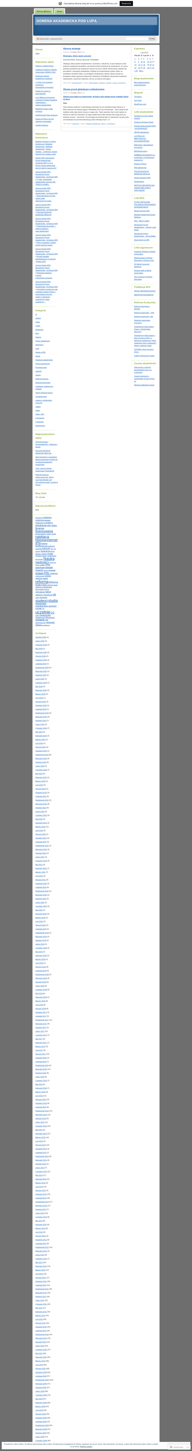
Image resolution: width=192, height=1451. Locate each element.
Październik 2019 (42, 933)
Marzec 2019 (40, 959)
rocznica (47, 595)
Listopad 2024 (40, 709)
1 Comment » (110, 123)
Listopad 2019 (40, 929)
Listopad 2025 (40, 664)
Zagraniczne (40, 426)
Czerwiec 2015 (41, 1126)
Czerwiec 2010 (41, 1350)
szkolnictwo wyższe (46, 606)
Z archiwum (39, 418)
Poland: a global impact (44, 66)
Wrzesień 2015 (41, 1115)
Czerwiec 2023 (41, 770)
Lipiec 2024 (39, 724)
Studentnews (139, 182)
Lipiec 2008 (39, 1437)
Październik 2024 (42, 713)
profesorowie (39, 576)
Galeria (38, 337)
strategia (43, 597)
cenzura (39, 520)
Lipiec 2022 (39, 812)
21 (153, 65)
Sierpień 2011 (40, 1297)
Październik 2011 (42, 1289)
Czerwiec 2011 (41, 1304)
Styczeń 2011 (40, 1323)
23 (139, 68)
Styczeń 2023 (40, 789)
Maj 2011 (38, 1308)
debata (47, 520)
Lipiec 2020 (39, 903)
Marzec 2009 (40, 1406)
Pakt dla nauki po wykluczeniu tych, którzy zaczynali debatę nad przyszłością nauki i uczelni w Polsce (46, 480)
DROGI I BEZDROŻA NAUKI (144, 291)
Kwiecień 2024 (41, 736)
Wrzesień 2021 (41, 849)
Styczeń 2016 (40, 1100)
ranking (38, 578)
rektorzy (39, 595)
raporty (38, 375)
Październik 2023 (42, 755)
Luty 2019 (39, 963)
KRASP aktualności (141, 132)
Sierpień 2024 (40, 721)
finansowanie (44, 531)
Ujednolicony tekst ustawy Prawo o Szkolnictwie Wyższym (144, 329)
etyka (54, 525)
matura (44, 554)
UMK (37, 615)
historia (40, 540)
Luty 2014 (39, 1187)
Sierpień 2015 (40, 1119)
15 (135, 65)
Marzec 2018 (40, 1001)
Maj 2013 (39, 1221)
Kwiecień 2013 (41, 1225)
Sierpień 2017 (40, 1028)
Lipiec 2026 (39, 641)
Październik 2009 (42, 1380)
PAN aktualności (140, 168)
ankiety (38, 318)
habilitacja (42, 536)
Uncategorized (41, 397)
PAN (48, 564)
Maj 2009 (39, 1399)
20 (151, 65)
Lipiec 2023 (39, 766)
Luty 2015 (39, 1141)
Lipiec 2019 (39, 944)
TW (43, 609)
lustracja (45, 551)
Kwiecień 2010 (41, 1357)
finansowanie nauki (43, 534)
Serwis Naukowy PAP (142, 178)
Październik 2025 (42, 668)
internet (52, 540)
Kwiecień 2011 (41, 1312)
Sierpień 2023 (40, 762)
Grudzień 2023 (41, 751)
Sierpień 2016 (40, 1073)
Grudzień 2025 (41, 660)
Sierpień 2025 (40, 675)
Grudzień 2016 (41, 1058)
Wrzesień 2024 (41, 717)
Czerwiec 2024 (41, 728)
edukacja (41, 525)
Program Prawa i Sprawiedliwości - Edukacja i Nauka (46, 444)
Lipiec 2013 (39, 1213)
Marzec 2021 (40, 872)
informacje (39, 345)
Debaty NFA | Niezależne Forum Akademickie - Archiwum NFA (44, 160)
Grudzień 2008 (41, 1418)
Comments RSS (56, 39)
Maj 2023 (39, 774)
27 (151, 68)
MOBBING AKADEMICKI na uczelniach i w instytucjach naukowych (144, 157)
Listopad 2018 (40, 971)
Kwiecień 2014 (41, 1179)
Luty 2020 (39, 921)
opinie (37, 356)
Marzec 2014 (40, 1183)
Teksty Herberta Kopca (44, 393)
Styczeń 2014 (40, 1191)
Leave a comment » (119, 83)
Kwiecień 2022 (41, 823)
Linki (37, 349)
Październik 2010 (42, 1334)
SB (54, 594)
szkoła (38, 608)
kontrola (38, 549)
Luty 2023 (39, 785)
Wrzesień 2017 (41, 1024)
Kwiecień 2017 (41, 1043)
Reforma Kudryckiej (42, 383)
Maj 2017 (39, 1039)
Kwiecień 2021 (41, 868)
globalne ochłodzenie (93, 123)
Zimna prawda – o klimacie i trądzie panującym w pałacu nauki (46, 151)
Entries (44, 39)
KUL (52, 549)
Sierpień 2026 (40, 637)
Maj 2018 (39, 993)
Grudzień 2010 (41, 1327)
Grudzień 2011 (41, 1281)
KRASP (46, 548)
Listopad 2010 (40, 1331)
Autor (59, 11)
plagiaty (39, 570)
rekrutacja (40, 592)
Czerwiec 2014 (41, 1172)
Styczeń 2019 (40, 967)
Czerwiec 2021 (41, 861)
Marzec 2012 (40, 1270)
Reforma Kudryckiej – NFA (144, 313)
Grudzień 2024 (41, 705)
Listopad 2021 (40, 842)
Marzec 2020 (40, 918)
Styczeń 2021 (40, 880)
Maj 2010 (39, 1353)
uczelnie (42, 612)
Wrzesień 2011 (41, 1293)
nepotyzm (52, 562)
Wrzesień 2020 (41, 895)
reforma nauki (52, 585)
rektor (48, 591)
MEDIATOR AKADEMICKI (143, 295)
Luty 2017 (39, 1050)
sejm (37, 598)
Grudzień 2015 (41, 1103)
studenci (41, 600)
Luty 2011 (39, 1319)
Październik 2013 (42, 1202)
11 (144, 62)
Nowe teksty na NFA (141, 240)
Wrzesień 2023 (41, 759)
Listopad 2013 (40, 1198)
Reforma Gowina (41, 379)
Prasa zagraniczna (42, 364)
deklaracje (39, 330)
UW (46, 620)
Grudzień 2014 (41, 1149)
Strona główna (44, 11)
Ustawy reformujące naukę (144, 356)
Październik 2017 (42, 1020)
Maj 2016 (39, 1084)
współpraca (46, 625)
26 (148, 68)
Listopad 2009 (40, 1376)
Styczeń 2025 (40, 702)
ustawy (38, 407)
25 (144, 68)
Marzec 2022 (40, 827)
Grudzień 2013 (41, 1194)
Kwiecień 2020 (41, 914)
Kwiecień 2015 (41, 1134)
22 (135, 68)
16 (139, 65)
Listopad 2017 (40, 1016)
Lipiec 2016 (39, 1077)
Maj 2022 (39, 819)
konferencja (41, 546)
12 (148, 62)
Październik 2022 (42, 800)
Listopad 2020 (40, 887)
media (50, 554)
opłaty (42, 565)
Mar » (141, 71)
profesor (54, 573)
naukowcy (42, 562)
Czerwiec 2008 (41, 1441)
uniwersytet (45, 615)
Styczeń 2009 (40, 1414)
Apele (37, 322)
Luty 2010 (39, 1365)
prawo (39, 573)
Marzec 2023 (40, 781)
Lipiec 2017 (39, 1031)
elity (49, 525)
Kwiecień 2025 (41, 690)
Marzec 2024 (40, 740)
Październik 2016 (42, 1065)
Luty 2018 (39, 1005)
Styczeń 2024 (40, 747)
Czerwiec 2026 (41, 645)
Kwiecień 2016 (41, 1088)
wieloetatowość (40, 623)
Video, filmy (39, 414)
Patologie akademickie (44, 360)
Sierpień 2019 (40, 940)
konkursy (51, 546)
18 (144, 65)
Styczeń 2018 (40, 1009)
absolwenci (39, 518)
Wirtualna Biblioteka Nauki (144, 385)
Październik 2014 (42, 1156)
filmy (37, 333)
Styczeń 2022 (40, 834)
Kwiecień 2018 (41, 997)
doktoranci (40, 523)
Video (37, 410)
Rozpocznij (126, 3)
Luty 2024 (39, 743)
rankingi (38, 371)
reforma (41, 582)
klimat (103, 123)
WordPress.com (140, 104)
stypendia (40, 603)
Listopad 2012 (40, 1244)
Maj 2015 (39, 1130)
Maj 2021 (39, 865)
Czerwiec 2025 (41, 683)
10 (142, 62)
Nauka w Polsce (140, 164)
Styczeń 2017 (40, 1054)
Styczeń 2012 (40, 1278)
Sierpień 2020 (40, 899)
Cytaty (37, 326)
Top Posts (138, 100)
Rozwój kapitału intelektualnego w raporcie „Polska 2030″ (45, 259)
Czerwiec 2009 (41, 1395)
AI (36, 314)
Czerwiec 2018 (41, 990)
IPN (38, 543)
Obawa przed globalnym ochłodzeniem (83, 89)
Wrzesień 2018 (41, 978)
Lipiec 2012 (39, 1255)
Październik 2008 (42, 1425)
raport (45, 578)
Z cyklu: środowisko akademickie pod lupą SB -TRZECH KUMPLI (45, 182)
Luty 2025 (39, 698)
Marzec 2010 (40, 1361)
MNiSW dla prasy (140, 151)
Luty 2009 (39, 1410)
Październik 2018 (42, 975)
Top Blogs (138, 97)
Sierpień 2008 (40, 1433)
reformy (46, 589)
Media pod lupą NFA (142, 211)
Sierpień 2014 (40, 1164)
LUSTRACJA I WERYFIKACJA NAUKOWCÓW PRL (142, 138)
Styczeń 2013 (40, 1236)
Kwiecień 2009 (41, 1403)
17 (142, 65)
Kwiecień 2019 (41, 956)
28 (153, 68)
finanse (39, 528)
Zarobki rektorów (41, 125)
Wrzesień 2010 (41, 1338)
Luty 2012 (39, 1274)
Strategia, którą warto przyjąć (77, 56)
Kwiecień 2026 (41, 652)
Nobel (37, 565)
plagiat (49, 567)
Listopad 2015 (40, 1107)
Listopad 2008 (40, 1422)
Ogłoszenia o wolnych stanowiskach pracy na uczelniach (143, 369)
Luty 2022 (39, 831)
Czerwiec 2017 (41, 1035)
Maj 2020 (39, 910)
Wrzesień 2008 (41, 1429)
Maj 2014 (39, 1175)
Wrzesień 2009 (41, 1384)
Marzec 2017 (40, 1047)
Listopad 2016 (40, 1062)
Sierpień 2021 (40, 853)
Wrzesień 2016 (41, 1069)
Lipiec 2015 (39, 1122)
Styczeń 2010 (40, 1369)
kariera (44, 543)
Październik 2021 (42, 846)
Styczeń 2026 (40, 656)
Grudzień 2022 (41, 793)
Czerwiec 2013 (41, 1217)
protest (48, 576)
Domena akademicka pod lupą (66, 21)
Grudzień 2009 (41, 1372)
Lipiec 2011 (39, 1300)
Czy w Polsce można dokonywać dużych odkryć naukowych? (46, 165)
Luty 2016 (39, 1096)
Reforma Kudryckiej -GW (143, 317)
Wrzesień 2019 (41, 937)
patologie (40, 567)
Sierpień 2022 (40, 808)
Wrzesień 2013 (41, 1206)
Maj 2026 (39, 649)
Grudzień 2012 (41, 1240)
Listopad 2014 (40, 1153)
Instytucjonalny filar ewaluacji (46, 115)
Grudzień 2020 (41, 884)
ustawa (39, 619)
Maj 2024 (39, 732)
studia (53, 600)
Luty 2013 (39, 1232)
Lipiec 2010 (39, 1346)
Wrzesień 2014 (41, 1160)
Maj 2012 (39, 1263)
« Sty (136, 71)
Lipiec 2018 (39, 986)
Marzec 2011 (40, 1316)
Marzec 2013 (40, 1228)
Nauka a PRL (40, 352)
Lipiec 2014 (39, 1168)
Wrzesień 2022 (41, 804)
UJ (52, 612)
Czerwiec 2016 (41, 1081)
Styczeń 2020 (40, 925)
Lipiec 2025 (39, 679)
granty (53, 534)
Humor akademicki (42, 341)
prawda (52, 570)
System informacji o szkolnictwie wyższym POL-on (144, 378)
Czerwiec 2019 (41, 948)
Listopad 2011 (40, 1285)
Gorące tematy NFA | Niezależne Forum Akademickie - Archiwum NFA (46, 174)
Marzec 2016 (40, 1092)
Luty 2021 (39, 876)
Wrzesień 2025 (41, 671)
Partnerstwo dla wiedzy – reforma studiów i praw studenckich (45, 228)
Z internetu (39, 422)
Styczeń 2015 (40, 1145)
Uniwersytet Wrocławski (45, 618)
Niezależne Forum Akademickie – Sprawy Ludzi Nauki (145, 227)
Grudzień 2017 (41, 1012)
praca (46, 570)
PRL (47, 573)
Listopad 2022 (40, 796)
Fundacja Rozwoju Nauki (143, 122)
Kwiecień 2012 (41, 1266)
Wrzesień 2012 (41, 1251)
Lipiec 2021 (39, 857)
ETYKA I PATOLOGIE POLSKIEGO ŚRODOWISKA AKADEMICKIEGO (145, 204)
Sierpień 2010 (40, 1342)
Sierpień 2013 (40, 1209)
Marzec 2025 (40, 694)
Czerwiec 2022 (41, 815)
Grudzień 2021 (41, 838)
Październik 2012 (42, 1247)
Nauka (49, 559)
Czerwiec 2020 (41, 906)
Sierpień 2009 (40, 1388)
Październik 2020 (42, 891)
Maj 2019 (39, 952)
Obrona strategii (71, 48)
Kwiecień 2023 (41, 777)
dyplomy (49, 523)
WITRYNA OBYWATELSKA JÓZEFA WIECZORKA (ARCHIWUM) (144, 187)
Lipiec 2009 (39, 1391)
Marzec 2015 (40, 1137)
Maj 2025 (39, 687)
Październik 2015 (42, 1111)
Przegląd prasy (41, 368)
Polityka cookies (86, 1447)
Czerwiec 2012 (41, 1259)
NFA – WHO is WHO (141, 221)
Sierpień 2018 (40, 982)
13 (151, 62)
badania (47, 517)
